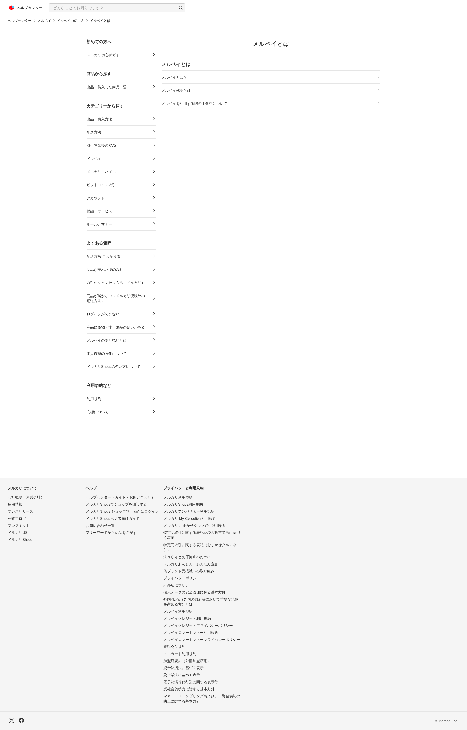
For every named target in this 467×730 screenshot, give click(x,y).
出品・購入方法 (99, 118)
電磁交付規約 (174, 646)
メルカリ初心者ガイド (105, 54)
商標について (97, 411)
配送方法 (94, 132)
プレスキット (19, 525)
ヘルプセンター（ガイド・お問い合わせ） (120, 497)
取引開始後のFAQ (101, 145)
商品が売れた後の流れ (105, 269)
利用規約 (94, 398)
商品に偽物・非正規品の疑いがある (116, 326)
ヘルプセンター (20, 20)
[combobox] (117, 7)
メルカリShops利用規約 (183, 504)
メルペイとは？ (174, 77)
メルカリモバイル (101, 171)
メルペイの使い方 (70, 20)
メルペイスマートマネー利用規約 (190, 632)
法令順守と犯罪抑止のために (187, 556)
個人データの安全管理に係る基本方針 (194, 591)
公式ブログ (17, 518)
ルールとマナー (99, 224)
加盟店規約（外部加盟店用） (187, 660)
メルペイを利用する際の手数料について (194, 103)
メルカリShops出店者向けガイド (113, 518)
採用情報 (15, 504)
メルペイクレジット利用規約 (187, 618)
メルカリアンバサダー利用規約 (189, 511)
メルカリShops (20, 539)
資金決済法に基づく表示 (183, 667)
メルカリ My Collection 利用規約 (189, 518)
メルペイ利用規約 (178, 611)
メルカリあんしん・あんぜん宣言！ (192, 563)
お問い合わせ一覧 (100, 525)
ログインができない (103, 313)
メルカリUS (17, 532)
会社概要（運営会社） (26, 497)
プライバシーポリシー (181, 577)
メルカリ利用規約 (178, 497)
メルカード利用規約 (179, 653)
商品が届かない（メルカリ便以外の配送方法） (116, 298)
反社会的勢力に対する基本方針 (189, 688)
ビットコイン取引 (101, 184)
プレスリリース (20, 511)
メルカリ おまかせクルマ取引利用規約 (194, 525)
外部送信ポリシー (178, 584)
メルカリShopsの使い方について (114, 366)
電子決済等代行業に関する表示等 (190, 681)
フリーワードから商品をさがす (111, 532)
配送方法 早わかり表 (103, 256)
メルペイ (44, 20)
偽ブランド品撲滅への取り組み (189, 570)
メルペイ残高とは (176, 90)
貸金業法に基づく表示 (181, 674)
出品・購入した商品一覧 (107, 86)
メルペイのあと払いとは (107, 340)
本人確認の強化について (107, 353)
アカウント (96, 197)
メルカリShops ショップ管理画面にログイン (122, 511)
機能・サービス (99, 210)
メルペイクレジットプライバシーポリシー (198, 625)
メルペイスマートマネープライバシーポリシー (201, 639)
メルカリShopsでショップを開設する (116, 504)
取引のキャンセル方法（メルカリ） (116, 282)
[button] (181, 8)
